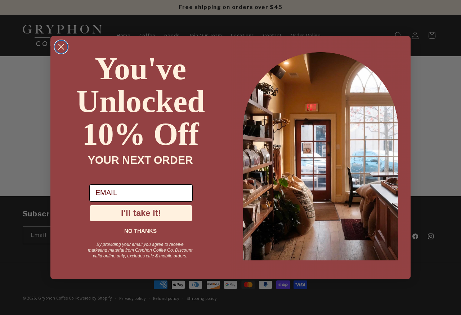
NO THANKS (140, 231)
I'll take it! (141, 213)
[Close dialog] (61, 46)
